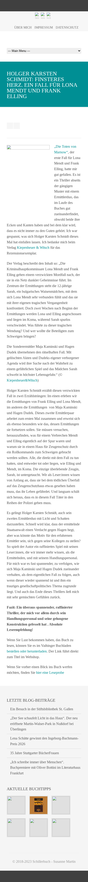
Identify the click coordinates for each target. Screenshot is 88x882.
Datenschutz (67, 27)
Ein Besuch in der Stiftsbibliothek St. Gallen (41, 709)
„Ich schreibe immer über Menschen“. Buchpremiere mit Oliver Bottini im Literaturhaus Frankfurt (45, 767)
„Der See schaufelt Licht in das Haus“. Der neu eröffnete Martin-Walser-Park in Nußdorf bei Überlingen (44, 723)
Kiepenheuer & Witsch (33, 247)
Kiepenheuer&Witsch (22, 380)
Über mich (23, 27)
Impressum (44, 27)
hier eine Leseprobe (50, 672)
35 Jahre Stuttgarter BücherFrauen (34, 753)
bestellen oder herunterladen (27, 651)
